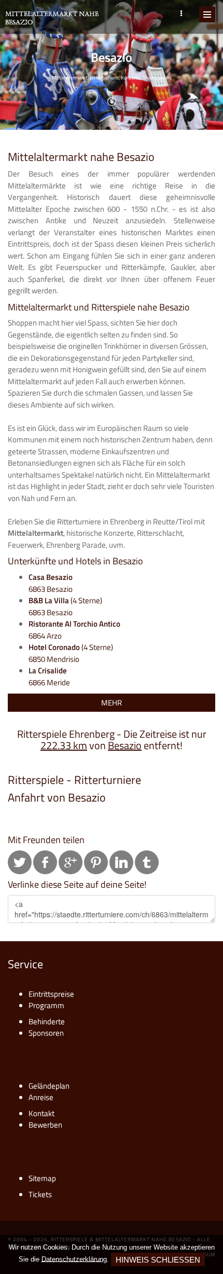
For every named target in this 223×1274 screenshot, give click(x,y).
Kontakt (41, 1113)
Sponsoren (46, 1033)
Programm (46, 1005)
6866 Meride (49, 676)
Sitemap (42, 1178)
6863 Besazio (51, 583)
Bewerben (45, 1125)
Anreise (41, 1097)
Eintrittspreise (51, 994)
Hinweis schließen (158, 1259)
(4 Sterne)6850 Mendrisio (71, 653)
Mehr (111, 703)
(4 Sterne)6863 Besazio (65, 606)
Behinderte (47, 1021)
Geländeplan (49, 1086)
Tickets (40, 1194)
